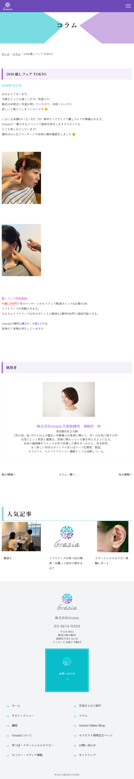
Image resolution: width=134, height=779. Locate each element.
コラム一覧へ (67, 474)
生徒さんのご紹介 (90, 706)
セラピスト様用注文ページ (96, 735)
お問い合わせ (87, 745)
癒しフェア (75, 119)
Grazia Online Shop (92, 725)
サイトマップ (87, 755)
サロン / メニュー (23, 715)
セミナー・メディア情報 (27, 755)
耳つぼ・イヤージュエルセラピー (33, 745)
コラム (16, 54)
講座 (14, 725)
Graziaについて (22, 735)
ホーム (6, 54)
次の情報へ (125, 474)
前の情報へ (9, 474)
